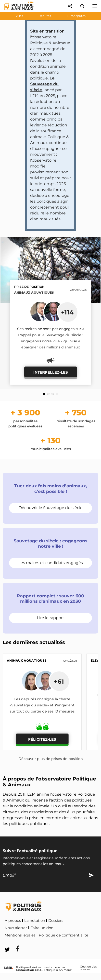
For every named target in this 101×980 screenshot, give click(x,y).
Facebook (14, 942)
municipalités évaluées (50, 444)
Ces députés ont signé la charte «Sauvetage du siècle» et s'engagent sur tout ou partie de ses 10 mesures (42, 705)
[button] (44, 394)
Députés (44, 16)
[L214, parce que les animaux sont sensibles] (8, 968)
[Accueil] (15, 11)
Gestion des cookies (88, 968)
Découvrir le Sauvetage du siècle (51, 507)
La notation (34, 920)
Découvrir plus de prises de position (50, 759)
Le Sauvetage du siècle (44, 84)
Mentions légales (20, 935)
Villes (19, 16)
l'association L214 (28, 970)
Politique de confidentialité (63, 935)
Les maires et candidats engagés (50, 562)
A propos (13, 920)
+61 (59, 681)
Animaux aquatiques (34, 292)
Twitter (37, 942)
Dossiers (55, 920)
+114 (67, 312)
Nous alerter (16, 928)
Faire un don (41, 928)
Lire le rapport (50, 617)
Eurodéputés (76, 16)
